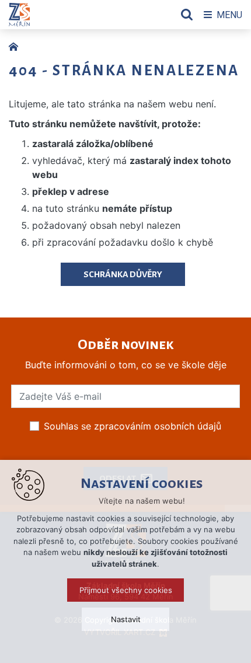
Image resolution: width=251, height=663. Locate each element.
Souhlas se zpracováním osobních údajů (132, 426)
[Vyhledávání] (187, 14)
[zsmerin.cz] (16, 45)
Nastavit (126, 619)
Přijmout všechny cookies (125, 590)
